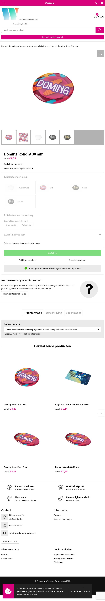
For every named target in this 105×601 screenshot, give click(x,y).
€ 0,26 (10, 408)
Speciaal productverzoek (52, 37)
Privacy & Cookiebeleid (64, 558)
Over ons (57, 515)
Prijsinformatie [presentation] (33, 313)
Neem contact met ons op (14, 293)
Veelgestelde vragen (63, 519)
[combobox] (48, 30)
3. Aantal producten (14, 234)
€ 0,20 (61, 471)
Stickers (52, 46)
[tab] (32, 313)
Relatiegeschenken (17, 46)
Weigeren (87, 591)
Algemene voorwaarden (64, 554)
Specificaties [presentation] (73, 313)
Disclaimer (58, 562)
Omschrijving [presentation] (54, 313)
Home (4, 46)
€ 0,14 (61, 408)
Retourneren (7, 558)
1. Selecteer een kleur (15, 176)
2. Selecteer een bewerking (18, 215)
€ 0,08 (10, 471)
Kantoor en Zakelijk (37, 46)
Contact (4, 554)
